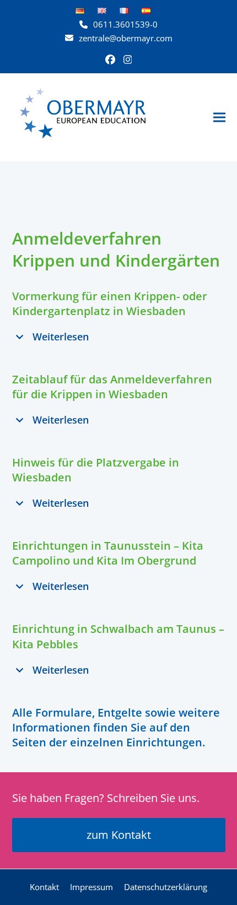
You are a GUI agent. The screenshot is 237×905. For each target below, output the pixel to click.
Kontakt (44, 886)
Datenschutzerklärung (165, 886)
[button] (219, 117)
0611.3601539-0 (125, 24)
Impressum (91, 886)
